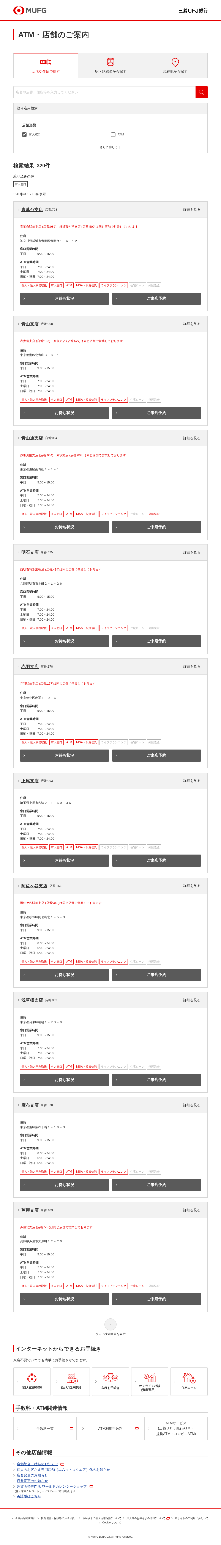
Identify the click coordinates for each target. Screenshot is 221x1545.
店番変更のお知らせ (32, 1481)
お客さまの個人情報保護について (101, 1518)
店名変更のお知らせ (32, 1475)
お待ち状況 (64, 298)
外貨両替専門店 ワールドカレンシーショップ (52, 1486)
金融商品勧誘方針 (25, 1518)
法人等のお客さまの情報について (145, 1518)
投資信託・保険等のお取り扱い (59, 1518)
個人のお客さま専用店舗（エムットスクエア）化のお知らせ (63, 1469)
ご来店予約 (156, 298)
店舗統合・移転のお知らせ (37, 1464)
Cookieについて (111, 1522)
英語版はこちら (29, 1496)
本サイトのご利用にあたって (191, 1518)
